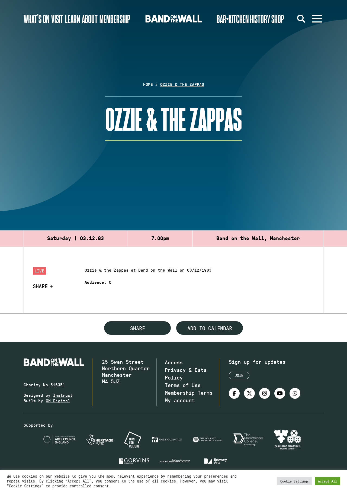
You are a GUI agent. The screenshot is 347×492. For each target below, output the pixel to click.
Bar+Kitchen (233, 18)
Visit (57, 18)
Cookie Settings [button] (294, 481)
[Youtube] (279, 393)
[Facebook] (234, 393)
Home (148, 84)
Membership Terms (189, 392)
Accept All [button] (327, 481)
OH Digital (58, 400)
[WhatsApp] (295, 393)
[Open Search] (301, 18)
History (260, 18)
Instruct (63, 395)
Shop (277, 18)
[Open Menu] (316, 18)
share (137, 328)
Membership (114, 18)
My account (180, 400)
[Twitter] (249, 393)
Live (39, 271)
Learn (72, 18)
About (90, 18)
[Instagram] (264, 393)
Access (174, 362)
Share (40, 286)
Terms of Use (183, 384)
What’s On (36, 18)
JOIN (239, 375)
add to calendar (209, 328)
